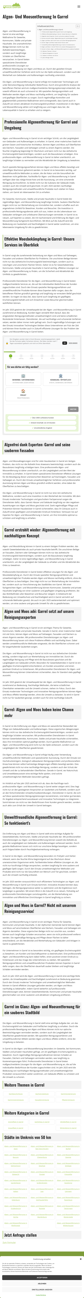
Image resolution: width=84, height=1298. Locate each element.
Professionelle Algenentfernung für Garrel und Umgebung (57, 32)
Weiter (73, 409)
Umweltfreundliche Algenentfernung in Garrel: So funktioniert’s (58, 45)
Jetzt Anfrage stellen (48, 57)
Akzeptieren (42, 1277)
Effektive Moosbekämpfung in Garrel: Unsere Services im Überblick (59, 34)
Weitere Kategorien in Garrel (50, 53)
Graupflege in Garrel (15, 1128)
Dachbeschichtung (16, 1094)
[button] (81, 1259)
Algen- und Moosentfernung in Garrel (51, 30)
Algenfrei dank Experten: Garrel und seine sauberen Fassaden (58, 36)
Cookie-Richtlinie (41, 1295)
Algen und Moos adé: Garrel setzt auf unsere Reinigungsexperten (59, 40)
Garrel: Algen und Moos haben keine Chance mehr (55, 42)
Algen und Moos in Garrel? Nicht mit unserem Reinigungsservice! (59, 47)
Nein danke (73, 343)
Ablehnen (42, 1283)
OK (65, 343)
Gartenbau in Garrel (42, 1122)
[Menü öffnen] (78, 6)
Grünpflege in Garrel (15, 1122)
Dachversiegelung (42, 1094)
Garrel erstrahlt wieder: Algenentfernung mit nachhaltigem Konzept (59, 38)
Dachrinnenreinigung (16, 1100)
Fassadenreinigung (42, 1100)
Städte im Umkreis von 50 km (50, 55)
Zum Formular (9, 1242)
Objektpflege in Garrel (68, 1122)
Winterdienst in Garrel (68, 1128)
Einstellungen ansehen (42, 1289)
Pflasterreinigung (68, 1100)
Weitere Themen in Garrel (49, 51)
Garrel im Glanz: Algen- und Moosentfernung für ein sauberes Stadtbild (60, 49)
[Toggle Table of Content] (76, 26)
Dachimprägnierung (68, 1094)
